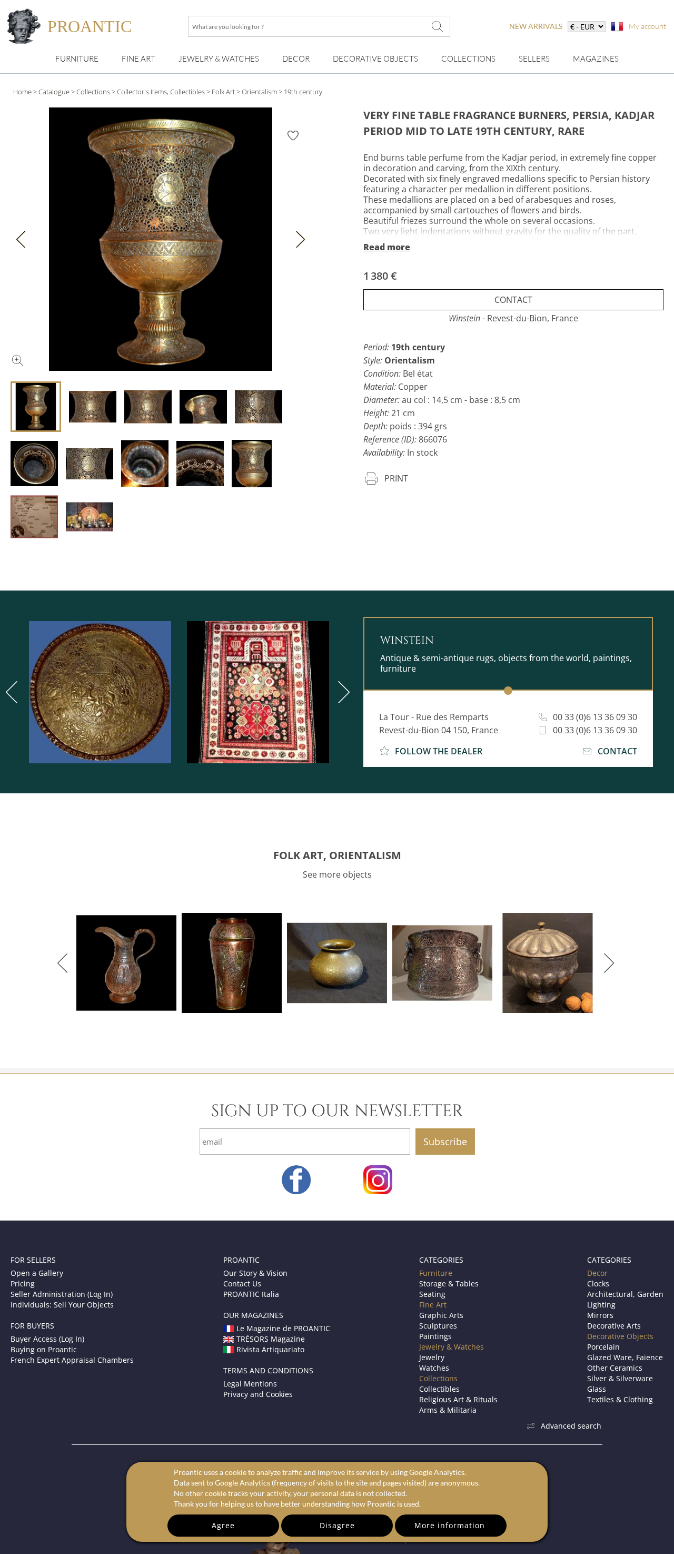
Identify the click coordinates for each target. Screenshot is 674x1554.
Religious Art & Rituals (458, 1399)
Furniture (76, 59)
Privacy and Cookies (258, 1394)
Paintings (435, 1336)
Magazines (596, 59)
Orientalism (259, 91)
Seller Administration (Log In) (62, 1294)
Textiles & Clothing (620, 1399)
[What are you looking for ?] (437, 26)
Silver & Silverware (620, 1378)
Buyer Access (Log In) (47, 1339)
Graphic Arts (441, 1315)
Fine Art (138, 59)
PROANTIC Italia (251, 1294)
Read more (386, 247)
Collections (468, 59)
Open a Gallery (37, 1273)
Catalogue (54, 91)
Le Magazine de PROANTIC (283, 1328)
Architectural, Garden (625, 1294)
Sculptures (438, 1326)
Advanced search (571, 1426)
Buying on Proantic (44, 1349)
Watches (434, 1368)
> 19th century (300, 91)
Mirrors (600, 1315)
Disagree (337, 1525)
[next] (342, 692)
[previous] (64, 963)
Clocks (598, 1283)
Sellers (534, 59)
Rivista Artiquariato (270, 1349)
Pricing (23, 1283)
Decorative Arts (614, 1326)
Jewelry (431, 1357)
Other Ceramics (614, 1368)
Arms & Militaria (448, 1410)
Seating (432, 1294)
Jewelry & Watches (219, 59)
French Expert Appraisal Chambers (72, 1360)
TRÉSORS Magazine (270, 1339)
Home (22, 91)
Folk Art (223, 91)
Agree (223, 1525)
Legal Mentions (250, 1384)
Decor (296, 59)
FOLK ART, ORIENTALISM (337, 855)
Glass (596, 1389)
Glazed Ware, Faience (625, 1357)
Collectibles (439, 1389)
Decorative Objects (375, 59)
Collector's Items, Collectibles (161, 91)
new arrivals (535, 26)
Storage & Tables (449, 1283)
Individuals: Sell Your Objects (62, 1305)
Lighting (601, 1305)
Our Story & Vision (255, 1273)
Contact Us (242, 1283)
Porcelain (603, 1347)
